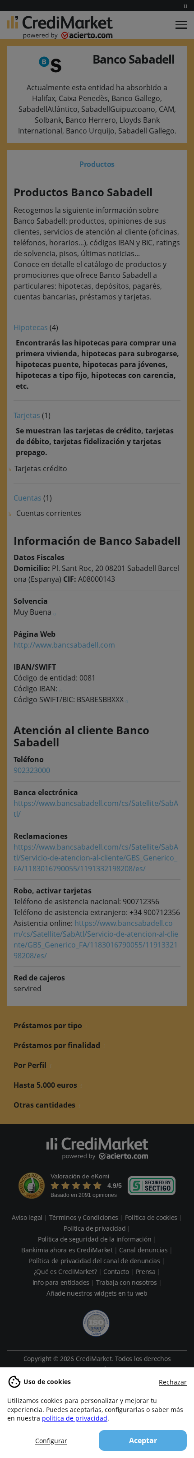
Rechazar (173, 1382)
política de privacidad (74, 1418)
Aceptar (143, 1440)
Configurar (51, 1440)
